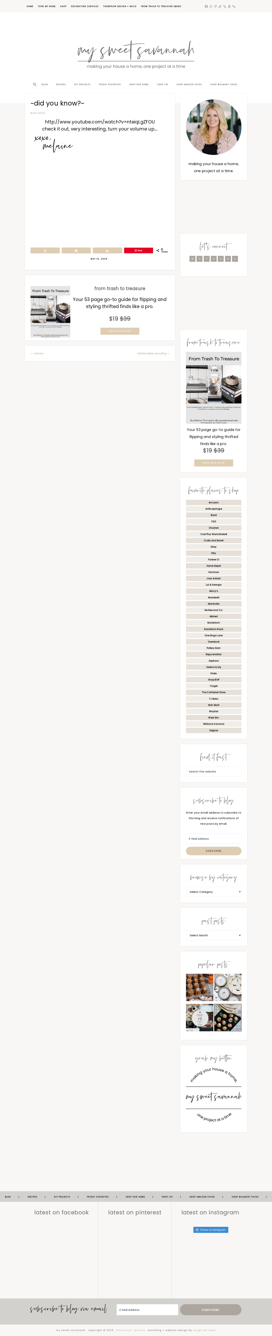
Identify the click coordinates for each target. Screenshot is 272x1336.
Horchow (214, 572)
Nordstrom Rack (213, 629)
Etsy (213, 553)
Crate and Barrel (214, 540)
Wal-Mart (213, 705)
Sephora (214, 660)
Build (214, 515)
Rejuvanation (214, 654)
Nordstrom (213, 622)
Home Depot (214, 565)
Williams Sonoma (213, 723)
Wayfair (213, 711)
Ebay (213, 546)
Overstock (214, 641)
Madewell (213, 597)
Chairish (214, 527)
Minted (214, 616)
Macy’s (213, 591)
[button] (34, 78)
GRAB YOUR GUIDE (120, 331)
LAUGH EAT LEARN (204, 1330)
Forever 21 (213, 559)
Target (214, 686)
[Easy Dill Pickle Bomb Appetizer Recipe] (227, 1018)
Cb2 (213, 521)
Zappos (213, 730)
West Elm (213, 717)
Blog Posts (38, 113)
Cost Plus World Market (213, 534)
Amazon (214, 502)
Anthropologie (213, 508)
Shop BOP (213, 679)
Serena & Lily (213, 667)
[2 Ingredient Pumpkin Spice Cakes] (199, 988)
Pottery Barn (214, 648)
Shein (213, 673)
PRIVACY (139, 1330)
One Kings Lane (214, 635)
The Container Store (213, 692)
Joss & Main (213, 578)
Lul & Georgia (214, 584)
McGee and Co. (214, 610)
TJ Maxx (213, 698)
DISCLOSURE (124, 1330)
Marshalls (214, 603)
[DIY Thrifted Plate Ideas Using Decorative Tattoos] (227, 988)
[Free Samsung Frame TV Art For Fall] (199, 1018)
